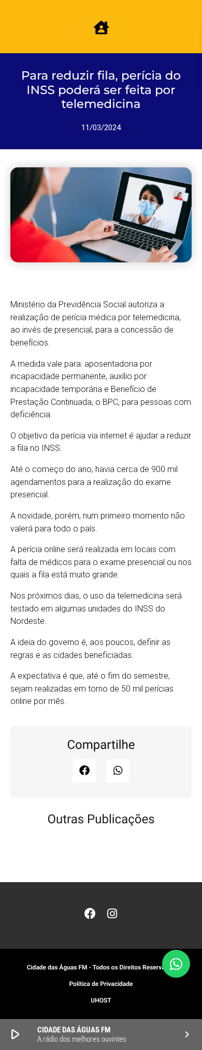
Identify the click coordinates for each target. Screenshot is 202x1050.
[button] (84, 770)
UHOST (101, 1000)
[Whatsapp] (176, 964)
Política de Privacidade (101, 984)
